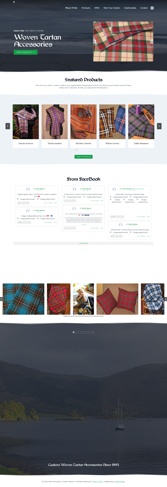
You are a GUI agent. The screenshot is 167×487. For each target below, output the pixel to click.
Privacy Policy (97, 482)
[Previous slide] (94, 41)
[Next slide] (151, 41)
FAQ (97, 8)
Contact (144, 8)
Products (86, 8)
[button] (26, 126)
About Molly (71, 8)
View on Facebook (48, 202)
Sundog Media (119, 482)
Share (55, 202)
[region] (83, 126)
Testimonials (130, 8)
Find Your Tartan (112, 8)
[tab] (65, 316)
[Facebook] (152, 8)
